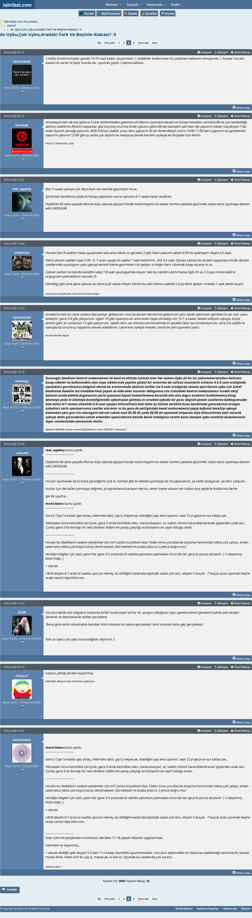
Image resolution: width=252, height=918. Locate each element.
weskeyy (22, 381)
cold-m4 (22, 453)
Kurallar (151, 13)
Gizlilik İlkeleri (184, 908)
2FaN (22, 612)
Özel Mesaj (242, 52)
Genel (11, 25)
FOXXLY (22, 676)
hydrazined (22, 317)
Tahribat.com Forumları (21, 21)
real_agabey (21, 189)
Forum (88, 13)
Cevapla (12, 889)
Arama (169, 13)
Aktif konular (110, 13)
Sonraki (143, 43)
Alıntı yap (243, 108)
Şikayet (223, 52)
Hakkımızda (230, 908)
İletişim (245, 908)
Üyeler (133, 13)
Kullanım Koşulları (208, 908)
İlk (99, 43)
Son (155, 43)
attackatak (22, 61)
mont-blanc (22, 740)
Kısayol (206, 52)
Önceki (110, 43)
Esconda (21, 125)
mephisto (21, 252)
